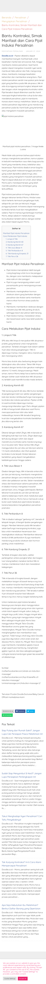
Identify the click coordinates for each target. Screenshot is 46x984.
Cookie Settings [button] (9, 978)
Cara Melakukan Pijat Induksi (15, 236)
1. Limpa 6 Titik (12, 239)
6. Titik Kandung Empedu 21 (17, 253)
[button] (41, 3)
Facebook (21, 711)
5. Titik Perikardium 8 (14, 250)
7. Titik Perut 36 (12, 256)
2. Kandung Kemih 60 (14, 242)
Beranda (6, 17)
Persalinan (20, 17)
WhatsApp (8, 715)
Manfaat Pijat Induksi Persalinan (16, 233)
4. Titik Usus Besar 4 (14, 248)
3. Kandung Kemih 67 (14, 245)
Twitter (31, 711)
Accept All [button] (22, 978)
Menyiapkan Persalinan (14, 21)
